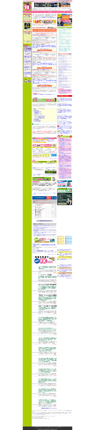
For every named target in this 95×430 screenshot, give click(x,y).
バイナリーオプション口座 (63, 84)
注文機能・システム (62, 75)
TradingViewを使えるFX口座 (63, 78)
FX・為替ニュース (61, 72)
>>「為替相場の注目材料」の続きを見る (44, 220)
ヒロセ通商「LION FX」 (27, 64)
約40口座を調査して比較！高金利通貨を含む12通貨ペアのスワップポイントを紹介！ (44, 226)
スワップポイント (61, 58)
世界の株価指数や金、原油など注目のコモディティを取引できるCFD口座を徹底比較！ (44, 230)
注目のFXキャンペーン (62, 55)
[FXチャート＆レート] (54, 155)
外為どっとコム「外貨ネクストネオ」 (28, 56)
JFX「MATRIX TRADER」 (27, 67)
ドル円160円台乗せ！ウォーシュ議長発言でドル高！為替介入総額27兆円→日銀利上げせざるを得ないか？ (47, 308)
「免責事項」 (65, 413)
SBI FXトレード (27, 59)
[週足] (46, 154)
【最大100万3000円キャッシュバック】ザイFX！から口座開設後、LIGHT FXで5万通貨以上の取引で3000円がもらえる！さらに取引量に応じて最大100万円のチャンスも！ (65, 177)
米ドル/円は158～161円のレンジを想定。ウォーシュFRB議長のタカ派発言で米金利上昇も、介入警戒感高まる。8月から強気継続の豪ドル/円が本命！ (47, 287)
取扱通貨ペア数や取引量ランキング (64, 69)
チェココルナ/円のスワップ (63, 62)
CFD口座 (60, 82)
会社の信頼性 (61, 71)
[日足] (43, 154)
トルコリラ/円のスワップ (62, 59)
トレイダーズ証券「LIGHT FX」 (27, 61)
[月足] (48, 154)
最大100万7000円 (27, 22)
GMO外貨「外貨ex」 (27, 70)
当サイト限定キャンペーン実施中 (27, 16)
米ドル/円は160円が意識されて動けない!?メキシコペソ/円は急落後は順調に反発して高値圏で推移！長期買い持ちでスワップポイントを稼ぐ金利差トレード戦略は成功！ (47, 319)
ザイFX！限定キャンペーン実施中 (27, 33)
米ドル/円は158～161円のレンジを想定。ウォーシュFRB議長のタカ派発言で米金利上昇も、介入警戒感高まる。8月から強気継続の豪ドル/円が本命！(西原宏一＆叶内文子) (65, 275)
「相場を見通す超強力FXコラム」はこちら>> (49, 408)
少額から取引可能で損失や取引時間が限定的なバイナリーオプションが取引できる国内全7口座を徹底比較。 (44, 228)
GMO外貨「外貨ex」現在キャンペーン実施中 (43, 139)
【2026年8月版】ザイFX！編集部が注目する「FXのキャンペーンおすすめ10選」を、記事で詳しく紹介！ (44, 233)
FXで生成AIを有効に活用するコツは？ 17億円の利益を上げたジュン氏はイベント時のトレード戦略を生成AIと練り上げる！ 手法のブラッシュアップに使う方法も (47, 371)
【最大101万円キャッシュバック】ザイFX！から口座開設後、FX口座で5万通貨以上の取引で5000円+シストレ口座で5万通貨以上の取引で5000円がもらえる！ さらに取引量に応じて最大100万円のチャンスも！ (65, 165)
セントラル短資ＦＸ (54, 158)
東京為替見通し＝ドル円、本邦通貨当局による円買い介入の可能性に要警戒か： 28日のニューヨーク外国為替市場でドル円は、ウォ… (65, 250)
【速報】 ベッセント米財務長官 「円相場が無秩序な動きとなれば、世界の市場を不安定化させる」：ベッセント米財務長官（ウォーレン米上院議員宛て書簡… (65, 254)
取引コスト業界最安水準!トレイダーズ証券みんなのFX (27, 42)
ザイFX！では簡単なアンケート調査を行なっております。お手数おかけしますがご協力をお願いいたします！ (44, 235)
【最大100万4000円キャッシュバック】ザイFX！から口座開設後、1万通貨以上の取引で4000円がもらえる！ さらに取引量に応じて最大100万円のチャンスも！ (65, 140)
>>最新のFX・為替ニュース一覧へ (52, 254)
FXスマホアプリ (61, 74)
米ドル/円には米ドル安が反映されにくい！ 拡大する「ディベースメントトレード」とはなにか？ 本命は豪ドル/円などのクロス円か (47, 329)
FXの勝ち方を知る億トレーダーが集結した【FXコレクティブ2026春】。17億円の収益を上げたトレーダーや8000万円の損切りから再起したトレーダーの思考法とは (47, 401)
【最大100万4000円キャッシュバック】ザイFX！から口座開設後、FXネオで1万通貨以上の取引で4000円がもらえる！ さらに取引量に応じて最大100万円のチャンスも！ (65, 144)
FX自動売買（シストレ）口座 (63, 81)
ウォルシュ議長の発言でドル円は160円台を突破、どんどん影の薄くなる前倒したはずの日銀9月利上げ (47, 267)
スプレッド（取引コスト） (63, 56)
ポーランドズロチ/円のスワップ (63, 65)
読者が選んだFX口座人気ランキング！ (65, 85)
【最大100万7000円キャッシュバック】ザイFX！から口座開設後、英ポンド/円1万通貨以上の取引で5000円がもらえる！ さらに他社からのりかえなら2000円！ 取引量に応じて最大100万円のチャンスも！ (65, 148)
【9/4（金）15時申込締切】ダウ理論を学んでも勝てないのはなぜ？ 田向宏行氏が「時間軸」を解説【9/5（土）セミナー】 (47, 339)
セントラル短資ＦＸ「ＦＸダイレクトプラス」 (28, 73)
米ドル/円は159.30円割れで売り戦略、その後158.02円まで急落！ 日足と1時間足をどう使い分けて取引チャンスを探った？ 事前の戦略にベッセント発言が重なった (47, 360)
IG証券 (26, 76)
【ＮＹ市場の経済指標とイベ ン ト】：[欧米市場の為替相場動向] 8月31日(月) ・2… (65, 259)
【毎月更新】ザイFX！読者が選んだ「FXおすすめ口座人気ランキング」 (44, 94)
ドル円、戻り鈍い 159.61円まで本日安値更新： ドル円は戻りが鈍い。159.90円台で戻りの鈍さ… (65, 257)
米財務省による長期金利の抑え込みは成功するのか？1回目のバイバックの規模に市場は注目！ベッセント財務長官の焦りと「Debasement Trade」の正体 (47, 349)
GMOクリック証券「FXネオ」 (27, 51)
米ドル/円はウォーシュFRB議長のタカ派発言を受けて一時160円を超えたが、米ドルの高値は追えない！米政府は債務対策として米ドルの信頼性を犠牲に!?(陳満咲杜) (65, 270)
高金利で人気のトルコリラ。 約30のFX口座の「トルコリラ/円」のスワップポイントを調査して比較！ (65, 37)
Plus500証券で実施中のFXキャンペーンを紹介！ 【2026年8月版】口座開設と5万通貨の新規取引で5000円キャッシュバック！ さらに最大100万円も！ (47, 381)
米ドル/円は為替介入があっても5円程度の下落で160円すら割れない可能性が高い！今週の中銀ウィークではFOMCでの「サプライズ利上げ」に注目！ (47, 391)
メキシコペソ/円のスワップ (63, 61)
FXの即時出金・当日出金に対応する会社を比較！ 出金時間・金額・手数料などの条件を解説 (47, 277)
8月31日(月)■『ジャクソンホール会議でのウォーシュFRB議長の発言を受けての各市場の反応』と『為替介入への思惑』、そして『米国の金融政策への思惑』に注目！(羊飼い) (65, 265)
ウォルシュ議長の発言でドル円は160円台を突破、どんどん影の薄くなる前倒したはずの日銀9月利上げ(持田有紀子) (65, 273)
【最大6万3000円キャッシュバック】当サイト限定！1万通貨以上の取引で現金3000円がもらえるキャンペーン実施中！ (65, 153)
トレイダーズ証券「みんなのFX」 (27, 54)
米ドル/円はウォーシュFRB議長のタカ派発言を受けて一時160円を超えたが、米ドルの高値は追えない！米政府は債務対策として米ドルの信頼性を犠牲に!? (47, 298)
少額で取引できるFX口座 (62, 68)
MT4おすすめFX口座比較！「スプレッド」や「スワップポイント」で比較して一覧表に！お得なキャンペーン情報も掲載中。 (65, 40)
